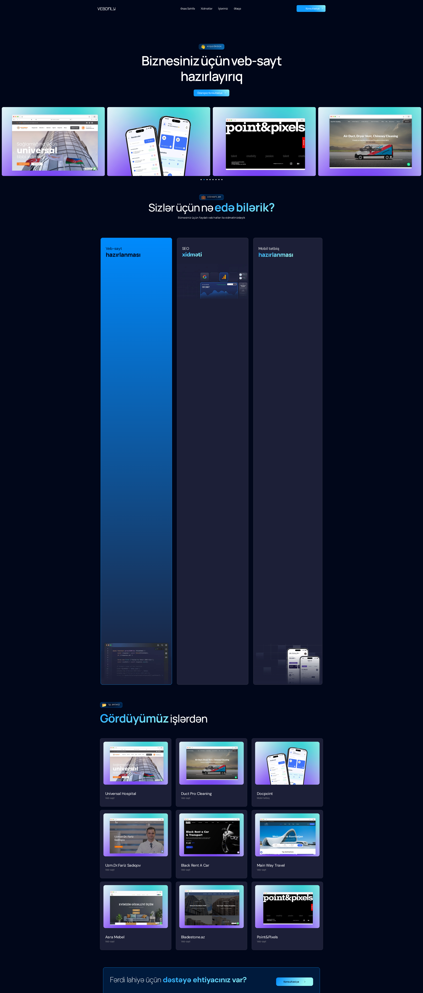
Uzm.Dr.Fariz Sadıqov (123, 865)
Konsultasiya (312, 8)
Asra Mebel (114, 937)
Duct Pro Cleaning (196, 793)
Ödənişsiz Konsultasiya (209, 93)
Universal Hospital (120, 793)
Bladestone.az (193, 937)
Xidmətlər (206, 8)
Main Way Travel (271, 865)
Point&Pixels (267, 937)
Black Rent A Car (195, 865)
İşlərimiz (223, 8)
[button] (201, 179)
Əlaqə (237, 8)
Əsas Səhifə (187, 8)
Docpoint (265, 793)
